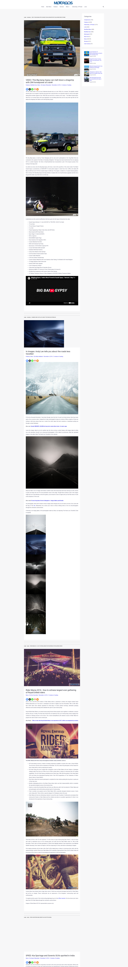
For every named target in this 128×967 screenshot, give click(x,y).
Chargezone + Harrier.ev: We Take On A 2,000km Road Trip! (96, 72)
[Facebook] (27, 89)
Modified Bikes (87, 29)
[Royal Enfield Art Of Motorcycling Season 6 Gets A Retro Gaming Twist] (86, 53)
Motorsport (86, 34)
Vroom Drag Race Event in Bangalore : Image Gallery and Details (47, 500)
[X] (30, 89)
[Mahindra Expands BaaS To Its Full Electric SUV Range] (86, 67)
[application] (69, 7)
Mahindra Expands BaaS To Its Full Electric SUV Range (96, 67)
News (38, 85)
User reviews (87, 43)
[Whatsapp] (32, 89)
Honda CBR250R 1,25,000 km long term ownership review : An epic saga (49, 426)
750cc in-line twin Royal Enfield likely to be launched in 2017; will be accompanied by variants (55, 720)
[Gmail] (35, 89)
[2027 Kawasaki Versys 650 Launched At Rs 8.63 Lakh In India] (86, 79)
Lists (85, 27)
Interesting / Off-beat (89, 24)
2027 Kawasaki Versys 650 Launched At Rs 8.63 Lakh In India (95, 79)
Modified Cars (33, 85)
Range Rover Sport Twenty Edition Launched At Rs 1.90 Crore (95, 60)
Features (28, 85)
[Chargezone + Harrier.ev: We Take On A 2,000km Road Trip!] (86, 73)
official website (61, 898)
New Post (86, 36)
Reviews (86, 41)
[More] (37, 89)
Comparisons (87, 19)
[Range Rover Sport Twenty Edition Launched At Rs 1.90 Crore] (86, 60)
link (34, 505)
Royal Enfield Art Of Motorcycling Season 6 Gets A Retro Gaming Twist (96, 53)
